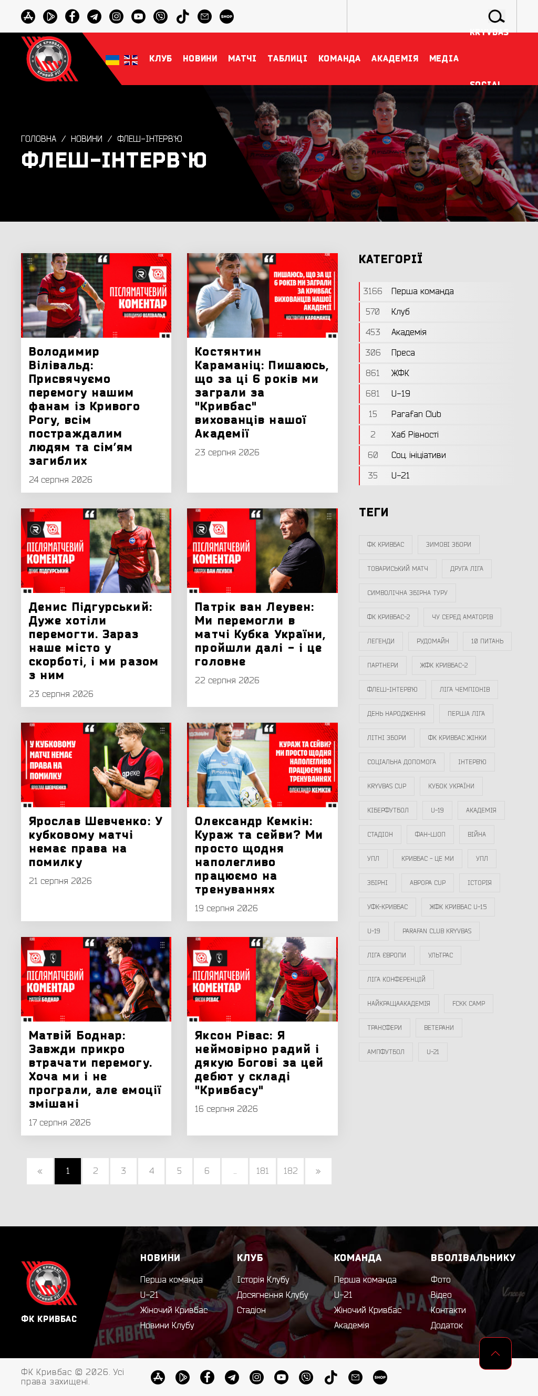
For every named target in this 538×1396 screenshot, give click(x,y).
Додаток (447, 1325)
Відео (441, 1295)
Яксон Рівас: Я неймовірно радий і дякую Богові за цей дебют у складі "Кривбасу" (259, 1063)
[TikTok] (331, 1377)
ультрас (440, 955)
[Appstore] (28, 16)
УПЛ (373, 858)
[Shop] (380, 1377)
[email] (355, 1377)
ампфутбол (386, 1052)
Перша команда (171, 1280)
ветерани (439, 1028)
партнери (382, 665)
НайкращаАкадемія (398, 1003)
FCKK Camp (468, 1003)
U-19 (437, 810)
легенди (381, 641)
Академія (481, 810)
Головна (38, 139)
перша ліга (466, 713)
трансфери (384, 1028)
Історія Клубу (263, 1280)
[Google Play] (50, 16)
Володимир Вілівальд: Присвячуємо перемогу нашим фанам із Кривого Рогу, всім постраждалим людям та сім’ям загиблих (85, 406)
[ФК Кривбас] (49, 58)
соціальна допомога (401, 762)
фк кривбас (385, 544)
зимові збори (448, 544)
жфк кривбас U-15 (458, 907)
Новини (86, 139)
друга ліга (466, 568)
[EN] (131, 59)
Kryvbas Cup (386, 786)
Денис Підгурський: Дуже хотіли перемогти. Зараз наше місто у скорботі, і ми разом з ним (94, 641)
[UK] (112, 59)
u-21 (433, 1052)
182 (291, 1171)
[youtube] (138, 16)
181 (262, 1171)
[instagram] (116, 16)
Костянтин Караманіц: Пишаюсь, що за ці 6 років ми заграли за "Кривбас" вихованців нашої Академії (262, 393)
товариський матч (397, 568)
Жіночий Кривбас (174, 1310)
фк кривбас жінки (457, 738)
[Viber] (306, 1377)
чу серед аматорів (462, 617)
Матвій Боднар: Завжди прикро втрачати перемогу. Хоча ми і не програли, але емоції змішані (95, 1069)
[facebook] (72, 16)
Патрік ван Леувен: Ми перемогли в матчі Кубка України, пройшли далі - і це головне (260, 634)
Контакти (448, 1310)
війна (477, 834)
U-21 (149, 1295)
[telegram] (94, 16)
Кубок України (451, 786)
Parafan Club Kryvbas (436, 931)
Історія (480, 883)
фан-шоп (430, 834)
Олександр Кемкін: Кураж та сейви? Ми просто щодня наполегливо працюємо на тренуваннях (259, 855)
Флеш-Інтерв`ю (149, 139)
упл (482, 858)
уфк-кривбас (387, 907)
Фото (441, 1280)
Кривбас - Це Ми (427, 858)
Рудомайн (433, 641)
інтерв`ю (472, 762)
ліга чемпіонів (465, 689)
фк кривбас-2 (388, 617)
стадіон (380, 834)
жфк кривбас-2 (444, 665)
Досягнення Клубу (272, 1295)
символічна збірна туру (407, 593)
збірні (377, 883)
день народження (396, 713)
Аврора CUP (428, 883)
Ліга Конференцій (396, 979)
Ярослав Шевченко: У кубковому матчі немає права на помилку (96, 842)
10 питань (487, 641)
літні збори (386, 738)
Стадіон (251, 1310)
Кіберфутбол (388, 810)
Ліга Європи (386, 955)
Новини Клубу (167, 1325)
